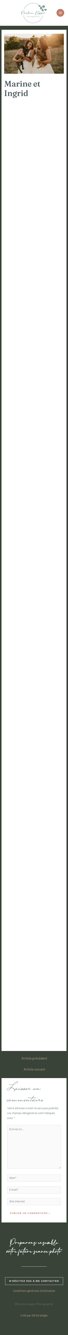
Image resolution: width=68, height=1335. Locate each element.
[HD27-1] (49, 548)
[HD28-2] (19, 685)
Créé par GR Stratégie (34, 1315)
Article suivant (34, 1069)
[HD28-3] (49, 685)
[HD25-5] (49, 364)
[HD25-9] (49, 410)
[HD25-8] (19, 410)
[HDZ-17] (19, 892)
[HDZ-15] (19, 869)
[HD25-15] (49, 479)
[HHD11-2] (49, 938)
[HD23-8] (49, 180)
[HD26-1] (19, 502)
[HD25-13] (49, 455)
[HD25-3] (49, 341)
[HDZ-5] (19, 754)
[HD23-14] (49, 249)
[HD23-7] (19, 180)
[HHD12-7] (19, 1030)
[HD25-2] (19, 341)
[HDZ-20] (49, 915)
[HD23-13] (19, 249)
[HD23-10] (49, 203)
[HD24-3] (19, 318)
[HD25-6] (19, 387)
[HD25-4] (19, 364)
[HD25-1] (49, 318)
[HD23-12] (49, 226)
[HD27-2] (19, 570)
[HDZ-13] (19, 846)
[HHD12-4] (49, 984)
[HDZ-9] (19, 800)
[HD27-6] (19, 616)
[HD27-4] (19, 593)
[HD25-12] (19, 455)
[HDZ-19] (19, 915)
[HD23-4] (49, 134)
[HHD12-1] (19, 961)
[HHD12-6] (49, 1007)
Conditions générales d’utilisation (34, 1291)
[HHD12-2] (49, 961)
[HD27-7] (49, 616)
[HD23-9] (19, 203)
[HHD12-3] (19, 984)
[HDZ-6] (49, 754)
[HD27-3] (49, 570)
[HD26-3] (49, 502)
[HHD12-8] (49, 1030)
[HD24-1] (19, 295)
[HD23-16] (49, 272)
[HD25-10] (19, 433)
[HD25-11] (49, 433)
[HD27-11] (19, 662)
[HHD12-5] (19, 1007)
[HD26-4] (19, 524)
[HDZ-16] (49, 869)
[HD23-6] (49, 157)
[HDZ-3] (19, 731)
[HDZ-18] (49, 892)
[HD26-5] (49, 524)
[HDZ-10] (49, 800)
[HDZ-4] (49, 731)
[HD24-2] (49, 295)
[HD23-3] (19, 134)
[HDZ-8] (49, 777)
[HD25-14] (19, 479)
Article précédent (34, 1058)
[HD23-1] (19, 111)
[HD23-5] (19, 157)
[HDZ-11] (19, 823)
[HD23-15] (19, 272)
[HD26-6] (19, 548)
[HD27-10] (49, 639)
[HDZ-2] (49, 708)
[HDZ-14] (49, 846)
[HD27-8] (19, 639)
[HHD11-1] (19, 938)
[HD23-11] (19, 226)
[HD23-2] (49, 111)
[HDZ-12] (49, 823)
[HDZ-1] (19, 708)
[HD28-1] (49, 662)
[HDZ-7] (19, 777)
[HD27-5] (49, 593)
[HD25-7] (49, 387)
